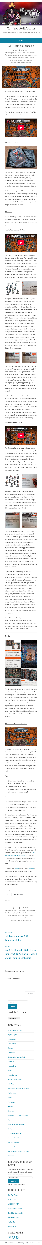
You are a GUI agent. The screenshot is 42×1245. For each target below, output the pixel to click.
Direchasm (11, 1053)
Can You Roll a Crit (22, 55)
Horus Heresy (12, 1075)
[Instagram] (13, 1237)
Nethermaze (12, 1093)
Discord (16, 869)
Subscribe (13, 1181)
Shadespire (11, 1111)
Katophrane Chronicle (15, 1079)
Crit (36, 55)
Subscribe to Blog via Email (20, 1163)
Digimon (10, 1048)
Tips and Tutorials (14, 1120)
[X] (9, 1237)
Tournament (20, 60)
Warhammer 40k (26, 62)
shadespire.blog (13, 1217)
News (10, 1097)
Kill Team (27, 53)
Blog (15, 55)
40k (8, 55)
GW (23, 57)
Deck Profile (12, 1044)
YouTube (32, 53)
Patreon (31, 869)
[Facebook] (17, 1237)
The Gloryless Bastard (15, 1208)
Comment (30, 993)
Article (11, 55)
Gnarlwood (11, 1062)
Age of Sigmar (12, 1035)
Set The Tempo (13, 1195)
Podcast (10, 1106)
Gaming (20, 57)
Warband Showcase (14, 1147)
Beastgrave (12, 1039)
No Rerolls (11, 1222)
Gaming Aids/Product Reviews (15, 53)
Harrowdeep (12, 1066)
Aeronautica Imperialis (15, 1030)
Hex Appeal (12, 1226)
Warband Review (13, 1142)
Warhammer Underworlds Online (18, 1151)
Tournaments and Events (16, 1124)
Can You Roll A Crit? (21, 28)
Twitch (10, 1129)
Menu (24, 40)
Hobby (26, 57)
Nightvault (11, 1102)
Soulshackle (13, 60)
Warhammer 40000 (16, 62)
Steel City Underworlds (15, 1213)
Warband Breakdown (15, 1138)
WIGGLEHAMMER (13, 1204)
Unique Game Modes (14, 1133)
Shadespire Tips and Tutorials (18, 1115)
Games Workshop (12, 57)
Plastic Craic (12, 1199)
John (16, 50)
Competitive (31, 55)
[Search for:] (18, 1002)
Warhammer (28, 60)
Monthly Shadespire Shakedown (18, 1089)
